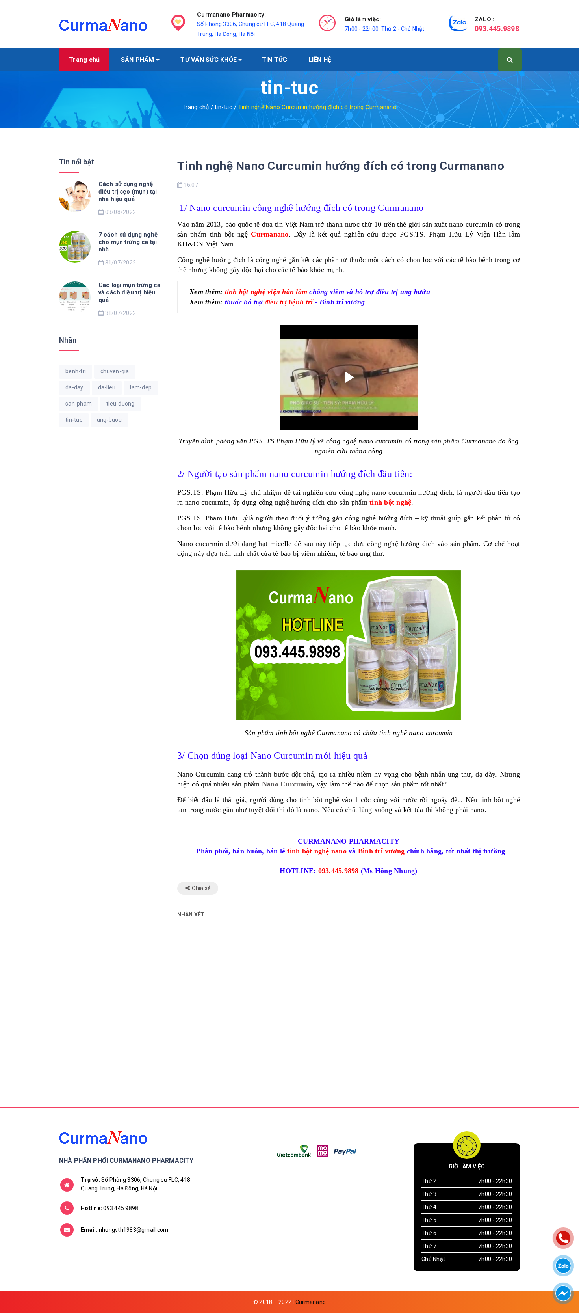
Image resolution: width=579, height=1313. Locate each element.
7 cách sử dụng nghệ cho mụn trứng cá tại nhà (128, 242)
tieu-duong (120, 403)
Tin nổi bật (76, 162)
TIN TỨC (275, 59)
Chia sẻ (201, 888)
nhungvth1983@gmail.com (124, 1230)
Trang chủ (84, 59)
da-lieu (107, 387)
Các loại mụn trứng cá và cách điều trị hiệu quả (129, 292)
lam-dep (141, 387)
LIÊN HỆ (320, 59)
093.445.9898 (497, 28)
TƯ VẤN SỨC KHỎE (209, 59)
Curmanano (310, 1302)
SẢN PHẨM (138, 59)
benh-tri (75, 371)
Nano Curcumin (287, 784)
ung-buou (109, 420)
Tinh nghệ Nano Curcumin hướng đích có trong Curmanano (340, 166)
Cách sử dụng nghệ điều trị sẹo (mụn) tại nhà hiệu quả (127, 192)
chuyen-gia (114, 371)
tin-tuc (73, 420)
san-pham (78, 403)
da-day (74, 387)
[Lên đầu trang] (534, 1287)
